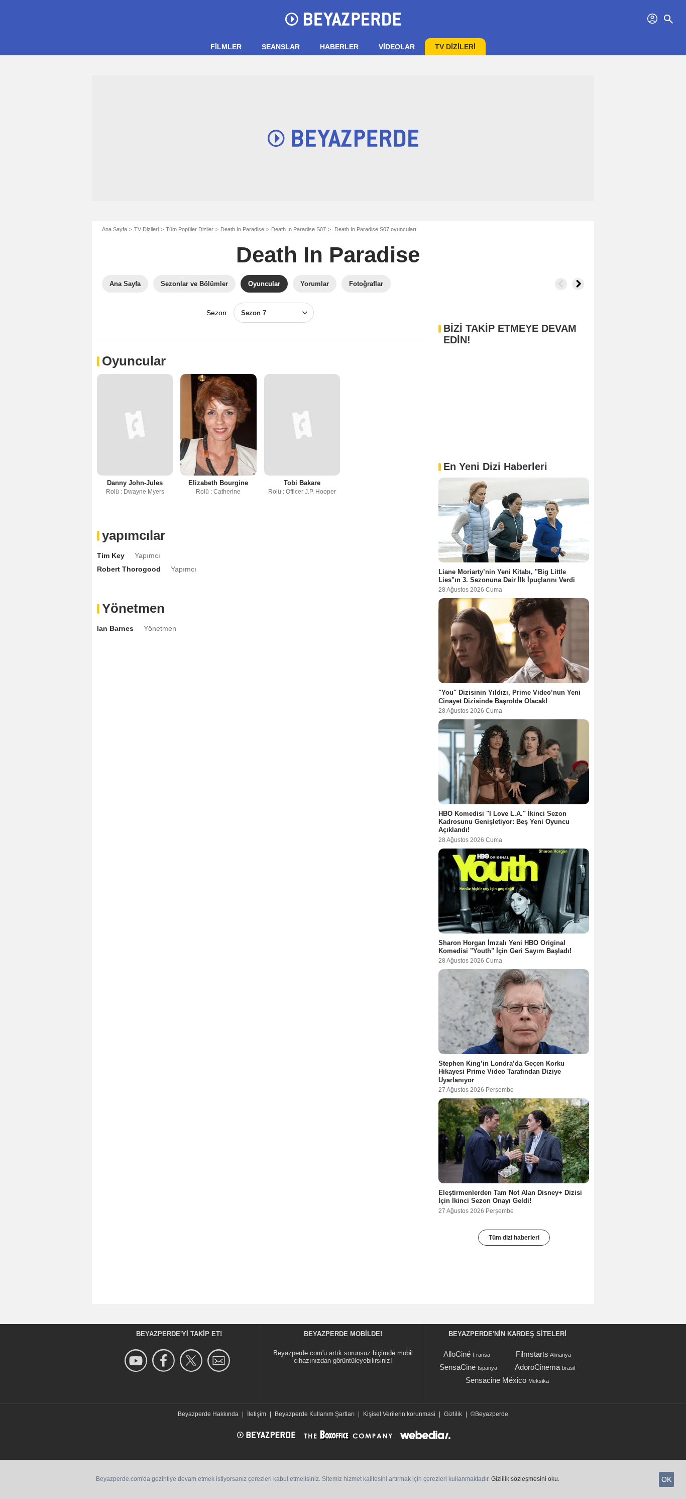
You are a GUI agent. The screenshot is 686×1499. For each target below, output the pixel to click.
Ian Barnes (115, 628)
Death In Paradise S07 (298, 229)
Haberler (339, 47)
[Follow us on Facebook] (165, 1360)
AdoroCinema (537, 1367)
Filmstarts (532, 1354)
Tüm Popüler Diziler (189, 229)
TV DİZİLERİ (455, 47)
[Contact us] (220, 1360)
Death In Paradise (242, 229)
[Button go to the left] (561, 284)
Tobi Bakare (302, 483)
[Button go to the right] (578, 284)
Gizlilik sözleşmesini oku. (525, 1478)
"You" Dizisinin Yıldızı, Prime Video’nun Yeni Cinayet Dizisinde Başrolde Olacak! (509, 696)
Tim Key (111, 555)
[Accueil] (343, 19)
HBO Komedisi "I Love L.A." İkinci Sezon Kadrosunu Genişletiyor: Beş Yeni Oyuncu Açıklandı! (503, 821)
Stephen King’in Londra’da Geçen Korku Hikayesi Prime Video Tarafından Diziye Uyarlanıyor (501, 1072)
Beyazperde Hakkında (208, 1414)
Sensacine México (496, 1380)
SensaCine (457, 1367)
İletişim (256, 1414)
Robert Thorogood (129, 569)
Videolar (397, 47)
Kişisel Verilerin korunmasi (399, 1414)
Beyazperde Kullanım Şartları (315, 1414)
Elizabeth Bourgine (218, 483)
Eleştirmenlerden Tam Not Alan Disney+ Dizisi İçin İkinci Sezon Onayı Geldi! (510, 1196)
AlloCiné (457, 1354)
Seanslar (281, 47)
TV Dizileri (146, 229)
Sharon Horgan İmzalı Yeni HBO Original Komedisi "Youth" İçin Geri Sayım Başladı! (504, 946)
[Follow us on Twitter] (192, 1360)
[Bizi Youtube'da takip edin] (137, 1360)
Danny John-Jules (135, 483)
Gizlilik (453, 1414)
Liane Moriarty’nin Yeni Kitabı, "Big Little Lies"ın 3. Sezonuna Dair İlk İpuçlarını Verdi (506, 576)
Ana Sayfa (114, 229)
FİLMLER (226, 47)
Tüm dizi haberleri (514, 1237)
